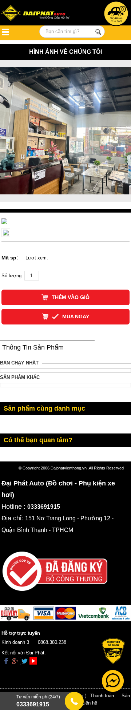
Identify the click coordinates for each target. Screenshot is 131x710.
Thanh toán (102, 695)
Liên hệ (89, 703)
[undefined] (4, 221)
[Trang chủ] (38, 13)
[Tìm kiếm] (98, 32)
